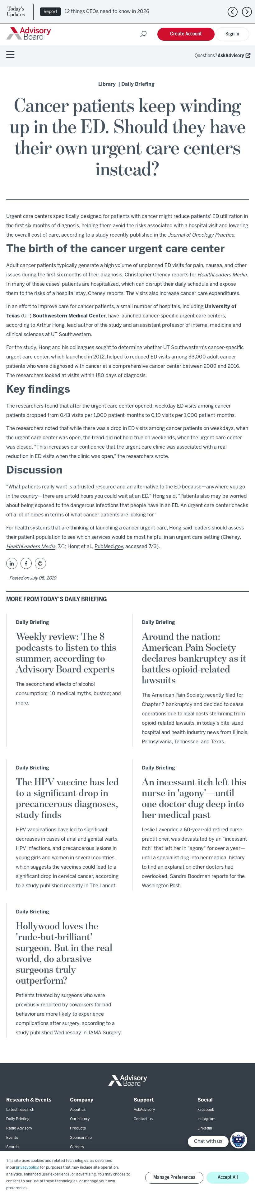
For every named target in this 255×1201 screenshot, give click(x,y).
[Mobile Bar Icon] (10, 55)
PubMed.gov (109, 546)
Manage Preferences (174, 1177)
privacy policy (27, 1167)
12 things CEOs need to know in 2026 (107, 11)
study (102, 235)
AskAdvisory (231, 55)
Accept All (228, 1177)
